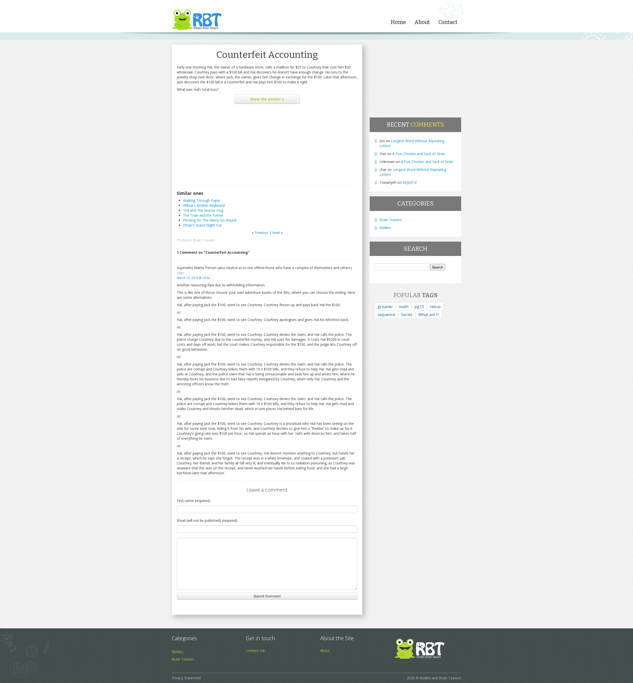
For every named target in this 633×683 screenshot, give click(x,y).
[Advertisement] (267, 146)
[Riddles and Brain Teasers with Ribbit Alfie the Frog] (197, 16)
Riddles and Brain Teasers (440, 678)
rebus (435, 306)
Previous (261, 232)
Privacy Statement (186, 678)
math (403, 306)
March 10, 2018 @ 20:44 (193, 278)
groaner (385, 306)
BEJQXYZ (410, 182)
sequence (386, 314)
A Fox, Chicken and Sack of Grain (418, 153)
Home (398, 22)
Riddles (385, 227)
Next (276, 232)
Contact (447, 22)
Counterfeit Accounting (267, 54)
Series (406, 314)
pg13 (419, 306)
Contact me (255, 650)
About (422, 22)
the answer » (267, 99)
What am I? (428, 314)
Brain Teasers (204, 240)
